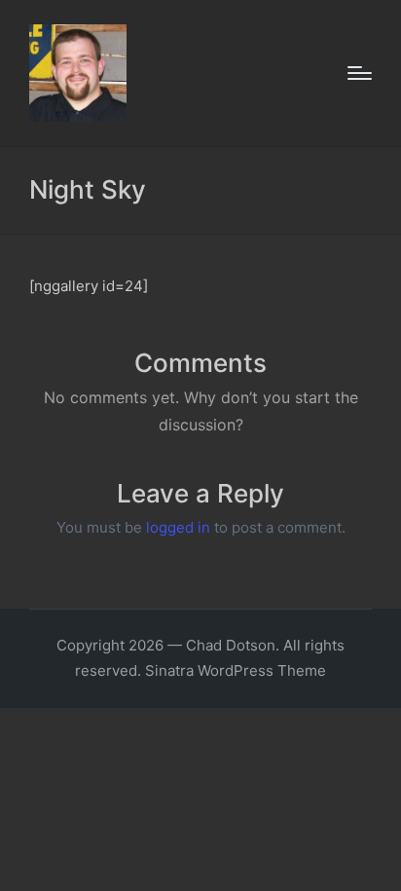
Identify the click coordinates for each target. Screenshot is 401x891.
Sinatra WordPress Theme (235, 670)
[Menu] (359, 73)
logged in (178, 527)
